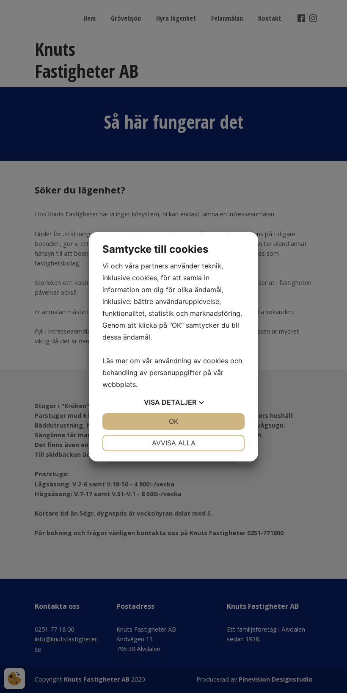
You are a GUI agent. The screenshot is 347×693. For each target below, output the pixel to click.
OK (173, 421)
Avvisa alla (174, 443)
